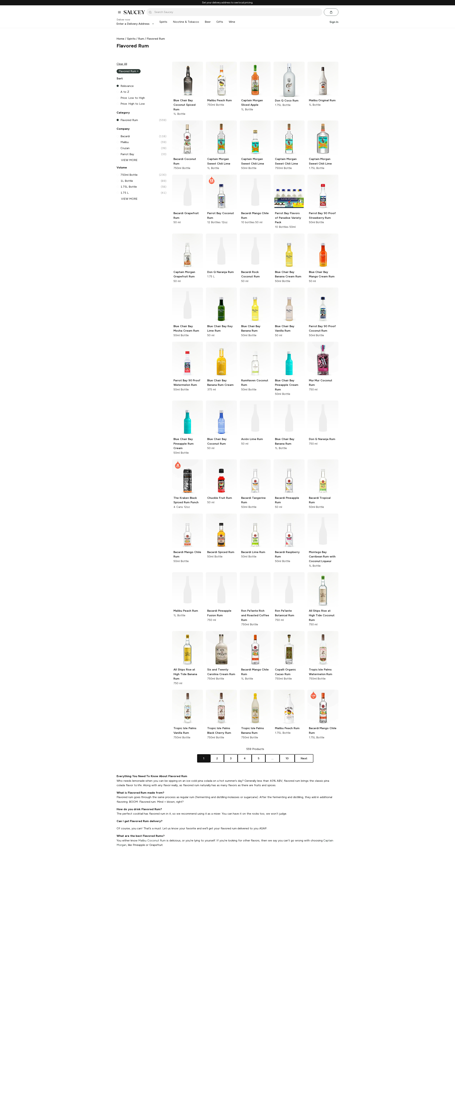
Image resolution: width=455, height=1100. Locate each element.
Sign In (334, 22)
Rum (141, 38)
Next (304, 758)
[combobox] (237, 12)
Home (120, 38)
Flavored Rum (156, 38)
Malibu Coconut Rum (152, 840)
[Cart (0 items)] (331, 12)
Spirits (131, 38)
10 (287, 758)
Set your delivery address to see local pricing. (227, 2)
